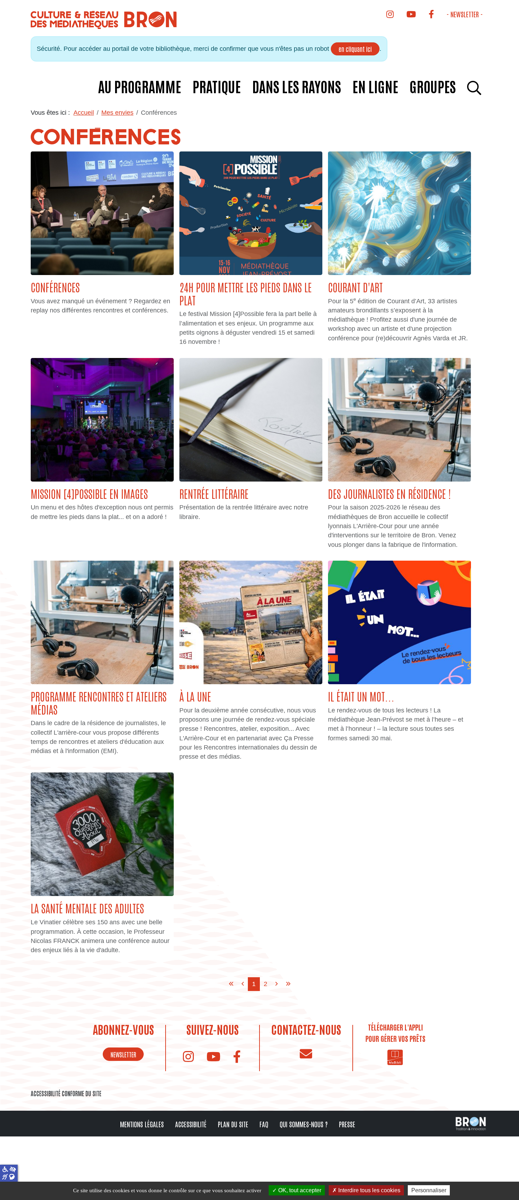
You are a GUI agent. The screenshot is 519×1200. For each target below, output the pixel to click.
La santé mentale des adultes (87, 908)
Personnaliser (428, 1190)
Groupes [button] (433, 86)
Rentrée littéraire (214, 493)
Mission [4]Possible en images (89, 493)
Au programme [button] (139, 86)
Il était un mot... (361, 696)
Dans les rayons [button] (296, 86)
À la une (195, 696)
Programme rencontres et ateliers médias (99, 702)
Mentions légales (142, 1124)
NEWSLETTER (123, 1054)
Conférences (55, 287)
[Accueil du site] (104, 19)
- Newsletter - (465, 14)
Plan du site (233, 1124)
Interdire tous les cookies (368, 1190)
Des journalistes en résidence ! (389, 493)
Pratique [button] (216, 86)
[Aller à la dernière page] (288, 984)
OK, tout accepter (299, 1190)
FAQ (264, 1124)
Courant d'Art (355, 287)
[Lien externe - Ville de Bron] (470, 1123)
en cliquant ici (355, 49)
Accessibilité (191, 1124)
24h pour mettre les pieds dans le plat (245, 293)
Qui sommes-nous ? (304, 1124)
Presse (347, 1124)
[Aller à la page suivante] (276, 984)
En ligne (375, 86)
